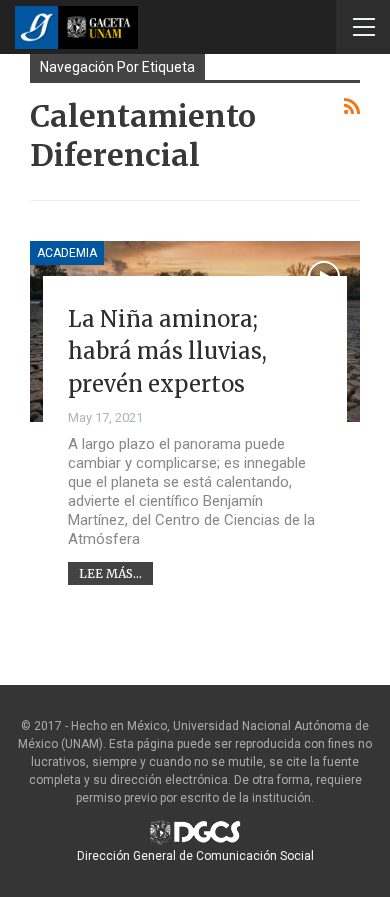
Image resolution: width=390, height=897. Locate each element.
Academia (67, 253)
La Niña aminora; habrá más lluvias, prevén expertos (167, 351)
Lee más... (110, 573)
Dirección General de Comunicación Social (195, 856)
